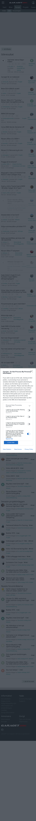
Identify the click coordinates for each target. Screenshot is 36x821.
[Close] (32, 372)
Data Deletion (7, 449)
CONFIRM (10, 442)
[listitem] (18, 405)
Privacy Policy (29, 449)
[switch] (28, 410)
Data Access (18, 449)
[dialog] (18, 410)
